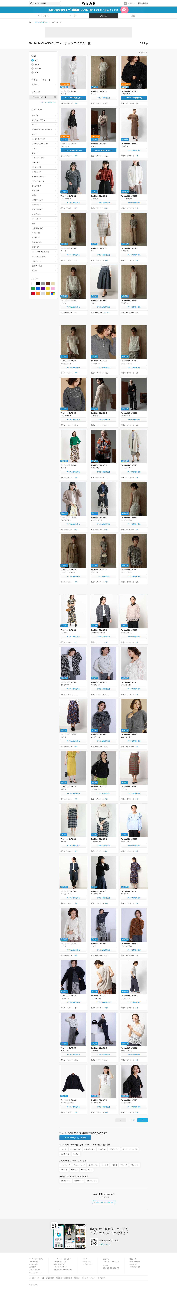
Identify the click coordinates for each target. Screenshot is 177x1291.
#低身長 (114, 1165)
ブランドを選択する (48, 102)
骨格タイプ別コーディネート (63, 1269)
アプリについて (104, 1244)
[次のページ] (142, 1120)
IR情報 (58, 1278)
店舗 (133, 16)
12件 (106, 312)
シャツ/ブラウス (75, 1149)
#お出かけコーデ (79, 1165)
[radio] (33, 283)
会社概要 (49, 1278)
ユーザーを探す (34, 1261)
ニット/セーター (89, 1149)
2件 (137, 530)
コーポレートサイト (35, 1278)
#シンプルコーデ (86, 1170)
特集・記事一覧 (59, 1264)
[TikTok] (114, 1268)
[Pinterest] (118, 1268)
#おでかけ (74, 1170)
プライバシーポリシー (89, 1278)
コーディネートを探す (36, 1259)
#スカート (64, 1170)
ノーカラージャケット (130, 1149)
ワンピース (101, 1149)
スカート (63, 1149)
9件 (106, 208)
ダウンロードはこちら (108, 1240)
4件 (76, 208)
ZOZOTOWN (134, 1261)
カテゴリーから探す (35, 1272)
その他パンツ (65, 1154)
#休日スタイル (93, 1165)
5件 (137, 642)
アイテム (103, 16)
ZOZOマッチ (134, 1267)
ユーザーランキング (60, 1261)
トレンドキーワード (60, 1267)
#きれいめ (105, 1165)
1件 (76, 156)
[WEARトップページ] (30, 22)
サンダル (76, 1154)
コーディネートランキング (62, 1259)
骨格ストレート (66, 1181)
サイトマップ (87, 1261)
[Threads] (111, 1268)
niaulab (132, 1264)
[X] (104, 1268)
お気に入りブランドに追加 (105, 1202)
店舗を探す (32, 1267)
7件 (137, 746)
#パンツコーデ (65, 1165)
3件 (76, 103)
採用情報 (67, 1278)
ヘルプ (85, 1259)
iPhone (105, 1261)
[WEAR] (88, 3)
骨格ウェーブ (78, 1181)
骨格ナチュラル (92, 1181)
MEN (37, 64)
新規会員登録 (143, 3)
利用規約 (77, 1278)
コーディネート (44, 16)
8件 (106, 851)
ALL (36, 60)
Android (114, 1261)
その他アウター (114, 1149)
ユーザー (73, 16)
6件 (76, 746)
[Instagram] (108, 1268)
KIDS (37, 73)
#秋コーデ (124, 1165)
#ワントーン (135, 1165)
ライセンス (101, 1278)
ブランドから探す (34, 1269)
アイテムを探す (34, 1264)
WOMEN (38, 68)
